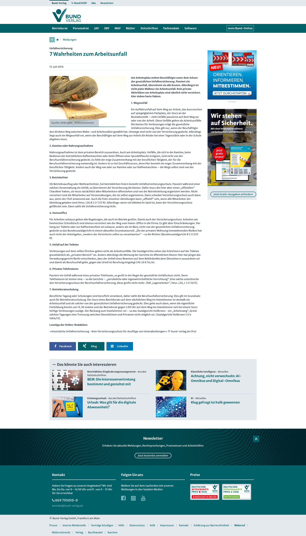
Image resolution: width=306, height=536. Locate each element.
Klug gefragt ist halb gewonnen (215, 402)
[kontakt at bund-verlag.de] (67, 506)
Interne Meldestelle (74, 525)
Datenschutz (137, 525)
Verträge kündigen (102, 525)
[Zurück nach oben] (256, 439)
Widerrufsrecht (61, 532)
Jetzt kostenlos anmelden (153, 455)
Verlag (79, 532)
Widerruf (239, 525)
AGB (152, 525)
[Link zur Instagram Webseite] (133, 498)
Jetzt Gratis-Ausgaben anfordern (233, 194)
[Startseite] (57, 39)
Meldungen (69, 39)
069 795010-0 (66, 500)
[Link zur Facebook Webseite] (123, 498)
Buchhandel (95, 532)
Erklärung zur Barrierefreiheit (211, 525)
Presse (53, 525)
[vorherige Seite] (52, 39)
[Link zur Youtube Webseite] (143, 498)
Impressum (167, 525)
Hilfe (121, 525)
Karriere (112, 532)
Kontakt (184, 525)
